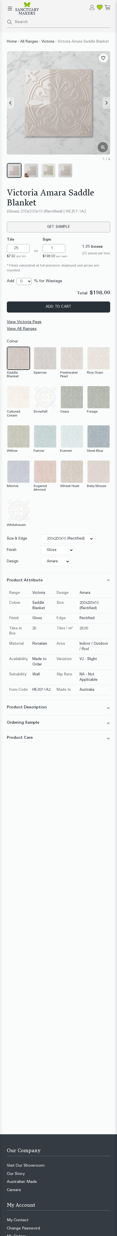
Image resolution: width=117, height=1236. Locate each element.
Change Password (23, 1228)
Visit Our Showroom (26, 1166)
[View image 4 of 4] (65, 170)
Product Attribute (25, 580)
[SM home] (27, 8)
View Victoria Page (24, 322)
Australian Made (22, 1182)
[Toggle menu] (10, 8)
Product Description (27, 707)
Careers (14, 1190)
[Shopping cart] (107, 7)
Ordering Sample (23, 723)
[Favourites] (100, 7)
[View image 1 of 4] (14, 170)
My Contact (17, 1220)
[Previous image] (10, 103)
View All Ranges (22, 329)
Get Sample (58, 227)
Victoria (47, 41)
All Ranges (29, 41)
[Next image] (106, 103)
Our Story (16, 1174)
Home (12, 41)
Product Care (20, 738)
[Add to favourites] (103, 58)
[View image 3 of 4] (48, 170)
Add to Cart (59, 307)
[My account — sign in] (92, 7)
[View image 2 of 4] (31, 170)
